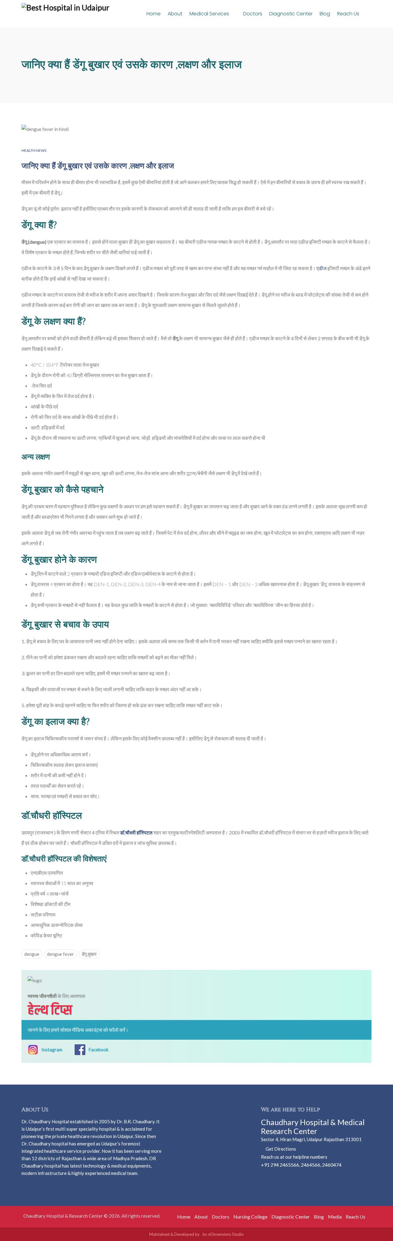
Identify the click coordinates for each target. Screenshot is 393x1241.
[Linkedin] (285, 1176)
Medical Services (209, 13)
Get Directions (280, 1149)
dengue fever (60, 954)
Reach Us (348, 13)
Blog (325, 13)
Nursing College (250, 1216)
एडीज (321, 268)
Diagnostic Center (291, 13)
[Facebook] (264, 1176)
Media (335, 1216)
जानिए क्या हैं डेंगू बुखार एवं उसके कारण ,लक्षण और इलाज (97, 166)
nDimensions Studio (226, 1234)
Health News (33, 150)
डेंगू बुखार (89, 954)
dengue (31, 954)
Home (153, 13)
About (175, 13)
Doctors (252, 13)
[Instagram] (274, 1176)
